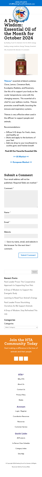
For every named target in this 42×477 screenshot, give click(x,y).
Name (7, 212)
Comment (9, 188)
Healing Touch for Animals (14, 43)
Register (24, 411)
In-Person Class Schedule (21, 443)
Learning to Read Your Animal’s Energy (20, 298)
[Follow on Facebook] (16, 359)
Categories (9, 324)
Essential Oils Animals (14, 50)
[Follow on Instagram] (21, 359)
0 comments (25, 50)
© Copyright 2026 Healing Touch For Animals (18, 463)
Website (7, 232)
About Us (21, 384)
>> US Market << (21, 157)
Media (21, 400)
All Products (21, 438)
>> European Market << (21, 162)
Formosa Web (26, 467)
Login (17, 411)
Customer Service (21, 427)
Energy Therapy (24, 46)
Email (7, 222)
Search (35, 272)
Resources (21, 422)
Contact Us (21, 389)
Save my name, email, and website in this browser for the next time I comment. (21, 245)
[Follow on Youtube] (26, 359)
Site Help (21, 454)
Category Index (21, 448)
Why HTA (21, 379)
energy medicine (14, 46)
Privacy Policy (21, 395)
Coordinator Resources (21, 416)
